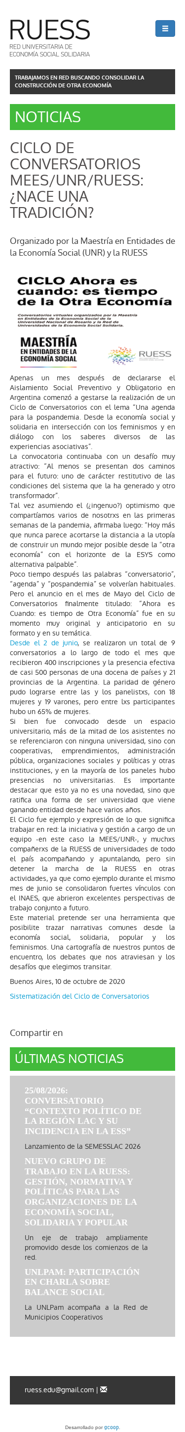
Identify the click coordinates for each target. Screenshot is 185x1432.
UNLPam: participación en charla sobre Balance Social (82, 1282)
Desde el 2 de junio (43, 643)
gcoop (111, 1428)
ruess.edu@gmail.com (59, 1390)
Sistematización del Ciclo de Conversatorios (79, 996)
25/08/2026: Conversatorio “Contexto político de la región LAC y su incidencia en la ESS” (83, 1111)
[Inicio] (50, 38)
